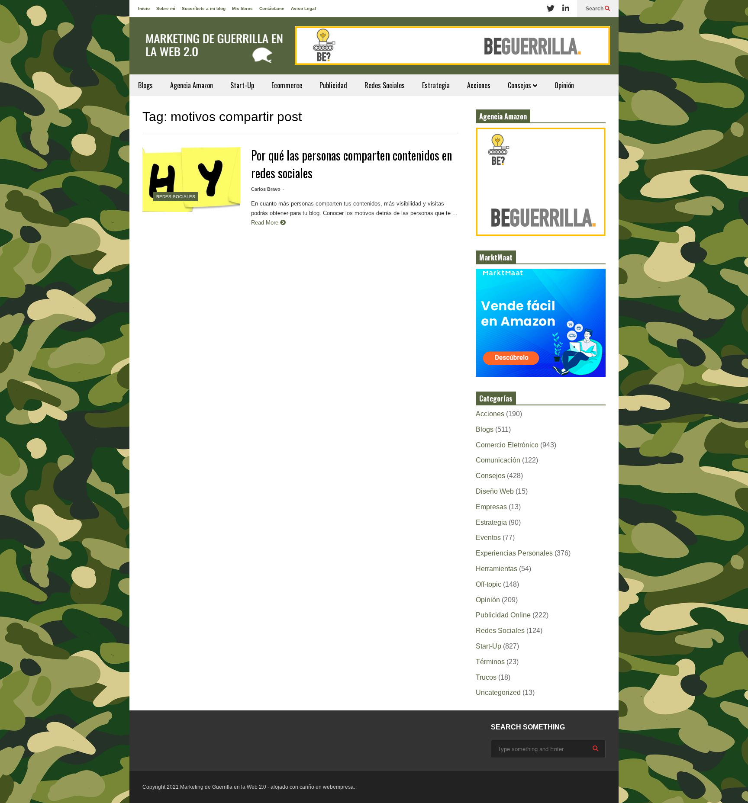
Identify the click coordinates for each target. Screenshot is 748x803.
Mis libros (242, 8)
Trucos (486, 677)
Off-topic (488, 584)
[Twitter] (551, 8)
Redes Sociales (384, 85)
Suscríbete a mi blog (204, 8)
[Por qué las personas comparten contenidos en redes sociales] (191, 179)
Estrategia (436, 85)
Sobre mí (165, 8)
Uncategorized (498, 692)
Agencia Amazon (191, 85)
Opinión (564, 85)
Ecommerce (286, 85)
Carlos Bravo (265, 189)
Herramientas (496, 568)
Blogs (145, 85)
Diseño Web (495, 491)
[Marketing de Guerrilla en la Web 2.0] (211, 50)
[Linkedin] (565, 8)
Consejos (520, 85)
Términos (490, 661)
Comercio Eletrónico (507, 445)
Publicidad (333, 85)
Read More (265, 222)
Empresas (491, 507)
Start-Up (242, 85)
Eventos (488, 537)
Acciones (478, 85)
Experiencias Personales (514, 553)
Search (595, 9)
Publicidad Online (503, 615)
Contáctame (271, 8)
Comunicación (498, 460)
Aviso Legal (303, 8)
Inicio (144, 8)
